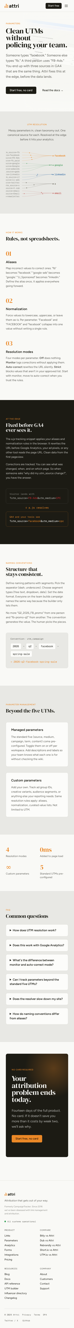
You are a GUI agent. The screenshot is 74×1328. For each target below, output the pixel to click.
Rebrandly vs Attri (50, 1245)
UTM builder (11, 1288)
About (43, 1274)
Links (7, 1235)
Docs (7, 1279)
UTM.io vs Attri (48, 1254)
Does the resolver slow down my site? (38, 999)
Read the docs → (52, 90)
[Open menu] (66, 6)
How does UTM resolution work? (34, 930)
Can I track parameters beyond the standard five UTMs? (34, 982)
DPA (45, 1314)
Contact (45, 1283)
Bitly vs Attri (47, 1235)
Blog (7, 1274)
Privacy (26, 1314)
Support (44, 1288)
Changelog (10, 1297)
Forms (8, 1249)
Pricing (8, 1259)
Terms (37, 1314)
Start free (53, 5)
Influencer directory (15, 1293)
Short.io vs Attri (49, 1249)
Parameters (11, 1240)
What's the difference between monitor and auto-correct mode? (32, 962)
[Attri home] (11, 6)
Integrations (11, 1254)
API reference (12, 1283)
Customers (46, 1279)
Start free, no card (21, 90)
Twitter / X (11, 1320)
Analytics (9, 1245)
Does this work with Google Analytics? (38, 945)
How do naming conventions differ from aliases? (34, 1016)
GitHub (26, 1320)
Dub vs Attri (47, 1240)
